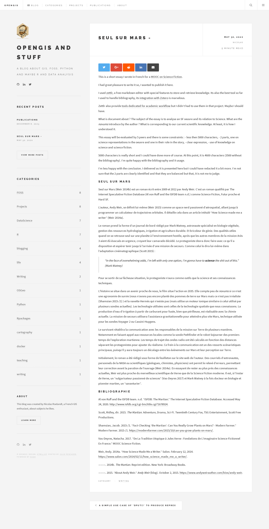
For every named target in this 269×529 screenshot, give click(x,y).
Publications (100, 5)
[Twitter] (30, 84)
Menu (263, 5)
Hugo (33, 457)
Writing (21, 276)
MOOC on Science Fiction (166, 77)
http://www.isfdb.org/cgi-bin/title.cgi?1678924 (139, 404)
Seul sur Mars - (124, 37)
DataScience (24, 220)
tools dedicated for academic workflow (146, 106)
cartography (24, 332)
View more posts (32, 155)
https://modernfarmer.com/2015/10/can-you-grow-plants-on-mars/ (171, 430)
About (122, 5)
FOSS (20, 192)
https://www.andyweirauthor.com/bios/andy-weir (211, 472)
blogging (22, 248)
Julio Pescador (68, 454)
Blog (35, 5)
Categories (54, 5)
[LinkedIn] (24, 84)
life (19, 262)
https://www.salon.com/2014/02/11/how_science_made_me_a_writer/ (142, 456)
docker (21, 346)
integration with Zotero (154, 98)
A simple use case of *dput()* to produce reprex (137, 505)
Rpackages (23, 318)
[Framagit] (36, 84)
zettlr (109, 93)
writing (124, 481)
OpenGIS (11, 5)
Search (251, 5)
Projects (76, 5)
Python (21, 304)
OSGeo (21, 290)
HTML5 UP (42, 454)
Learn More (28, 420)
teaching (22, 360)
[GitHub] (18, 84)
